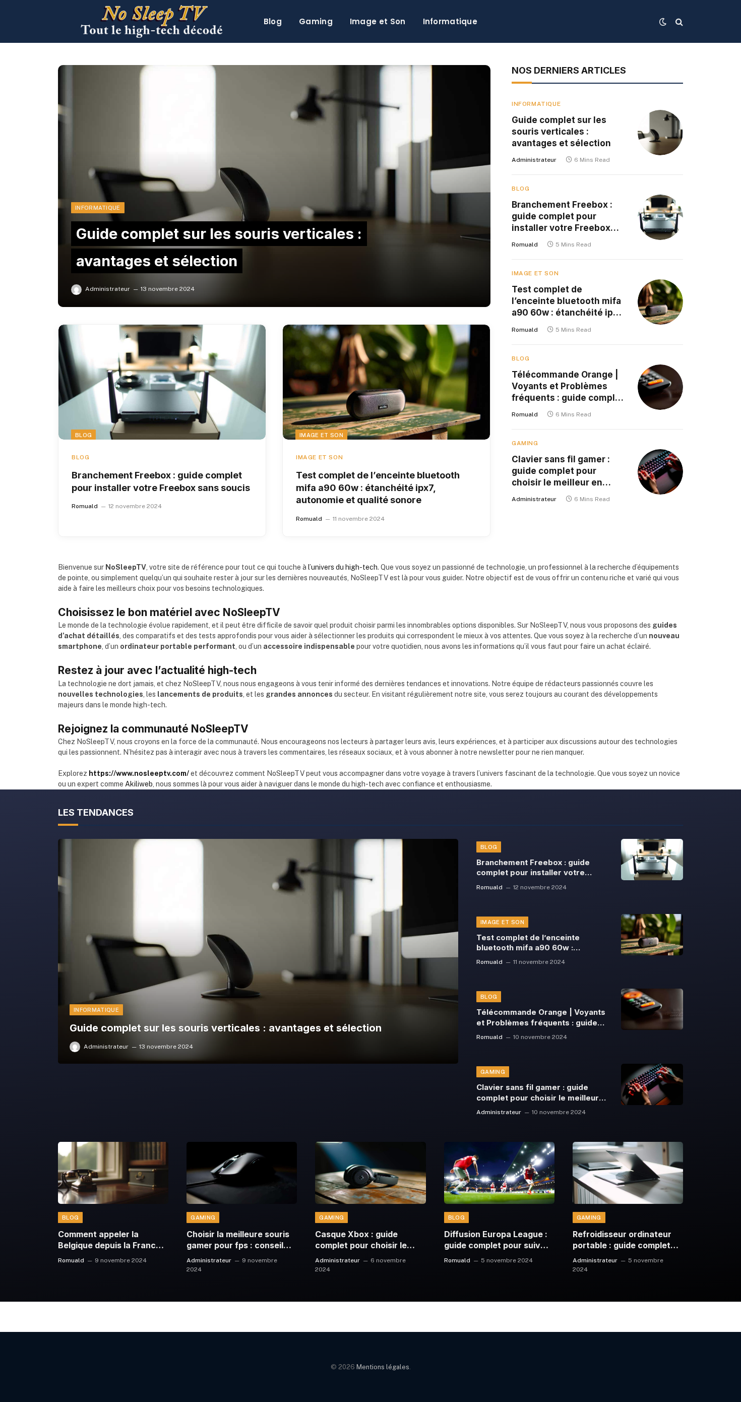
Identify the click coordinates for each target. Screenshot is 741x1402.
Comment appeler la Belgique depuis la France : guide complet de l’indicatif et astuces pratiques (109, 1240)
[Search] (678, 21)
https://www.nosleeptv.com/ (139, 773)
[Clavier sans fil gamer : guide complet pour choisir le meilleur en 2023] (660, 472)
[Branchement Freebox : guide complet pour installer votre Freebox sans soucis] (162, 382)
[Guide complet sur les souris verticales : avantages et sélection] (274, 186)
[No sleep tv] (151, 21)
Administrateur (107, 288)
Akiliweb (139, 784)
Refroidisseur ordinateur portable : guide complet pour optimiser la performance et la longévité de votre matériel (622, 1240)
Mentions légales (382, 1367)
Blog (273, 21)
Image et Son (378, 21)
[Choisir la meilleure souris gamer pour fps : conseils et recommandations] (242, 1173)
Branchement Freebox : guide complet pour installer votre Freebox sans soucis (161, 481)
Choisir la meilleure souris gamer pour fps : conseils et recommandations (238, 1240)
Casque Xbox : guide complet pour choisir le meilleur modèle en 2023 (364, 1240)
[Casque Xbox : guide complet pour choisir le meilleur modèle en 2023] (370, 1173)
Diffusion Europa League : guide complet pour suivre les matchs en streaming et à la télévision (496, 1240)
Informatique (450, 21)
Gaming (316, 21)
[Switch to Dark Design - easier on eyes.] (663, 22)
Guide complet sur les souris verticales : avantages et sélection (561, 131)
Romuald (85, 506)
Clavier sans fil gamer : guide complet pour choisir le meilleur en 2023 (561, 471)
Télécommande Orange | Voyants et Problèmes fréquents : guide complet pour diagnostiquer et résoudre (568, 387)
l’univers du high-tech (343, 567)
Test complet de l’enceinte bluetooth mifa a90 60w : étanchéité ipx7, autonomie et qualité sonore (378, 487)
